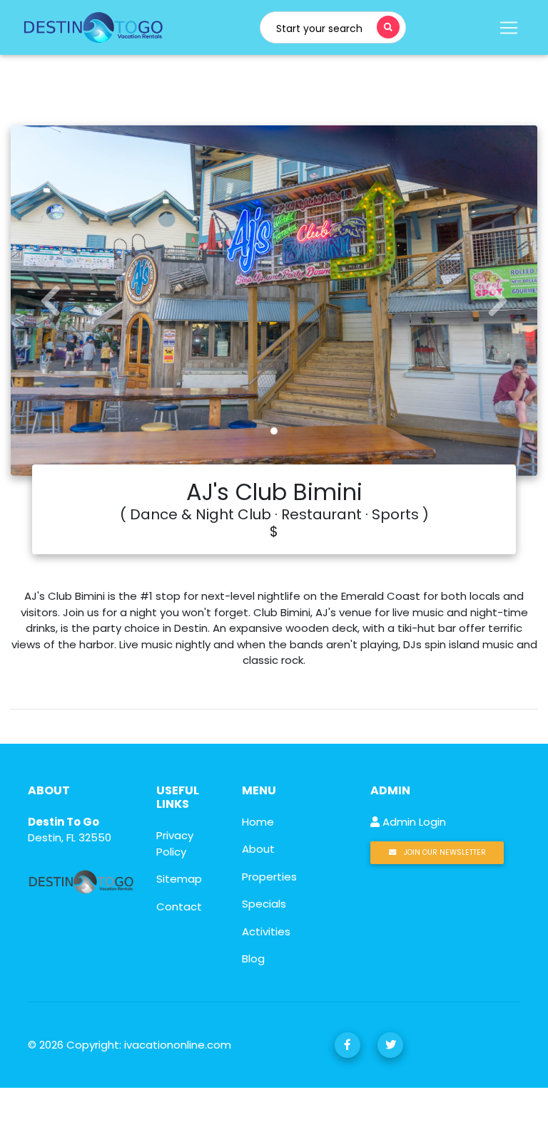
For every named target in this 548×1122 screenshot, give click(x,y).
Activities (266, 931)
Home (258, 821)
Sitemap (179, 878)
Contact (179, 906)
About (258, 848)
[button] (50, 300)
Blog (253, 958)
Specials (264, 903)
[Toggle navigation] (507, 27)
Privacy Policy (174, 843)
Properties (269, 876)
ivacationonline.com (177, 1044)
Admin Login (413, 821)
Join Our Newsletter (444, 852)
